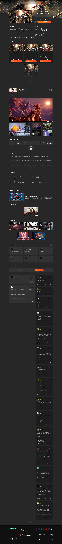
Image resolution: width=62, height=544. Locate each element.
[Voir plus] (22, 294)
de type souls (18, 37)
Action (41, 33)
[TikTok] (52, 529)
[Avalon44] (12, 277)
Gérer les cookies (11, 539)
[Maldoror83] (38, 448)
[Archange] (38, 503)
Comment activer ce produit (44, 30)
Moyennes (42, 34)
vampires (15, 37)
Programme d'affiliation (23, 529)
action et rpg (31, 37)
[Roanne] (38, 468)
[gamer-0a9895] (41, 258)
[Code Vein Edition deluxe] (46, 52)
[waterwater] (38, 313)
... (34, 37)
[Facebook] (44, 529)
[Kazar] (12, 287)
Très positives (42, 35)
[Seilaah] (38, 400)
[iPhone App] (40, 535)
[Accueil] (3, 1)
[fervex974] (26, 258)
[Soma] (38, 430)
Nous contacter (22, 530)
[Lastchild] (38, 299)
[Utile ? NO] (33, 282)
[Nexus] (26, 249)
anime (22, 37)
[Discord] (36, 529)
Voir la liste (42, 28)
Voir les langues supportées (44, 29)
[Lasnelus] (38, 348)
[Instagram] (41, 529)
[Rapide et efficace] (41, 249)
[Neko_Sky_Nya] (38, 413)
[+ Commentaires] (52, 245)
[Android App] (45, 535)
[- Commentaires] (50, 245)
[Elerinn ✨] (12, 258)
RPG (43, 33)
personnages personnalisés (26, 37)
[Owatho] (38, 380)
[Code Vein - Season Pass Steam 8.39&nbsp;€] (13, 90)
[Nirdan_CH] (38, 486)
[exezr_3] (38, 277)
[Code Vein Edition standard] (31, 52)
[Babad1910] (38, 329)
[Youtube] (47, 529)
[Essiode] (38, 289)
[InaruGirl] (38, 367)
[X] (39, 529)
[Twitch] (49, 529)
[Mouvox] (12, 249)
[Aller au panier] (57, 1)
